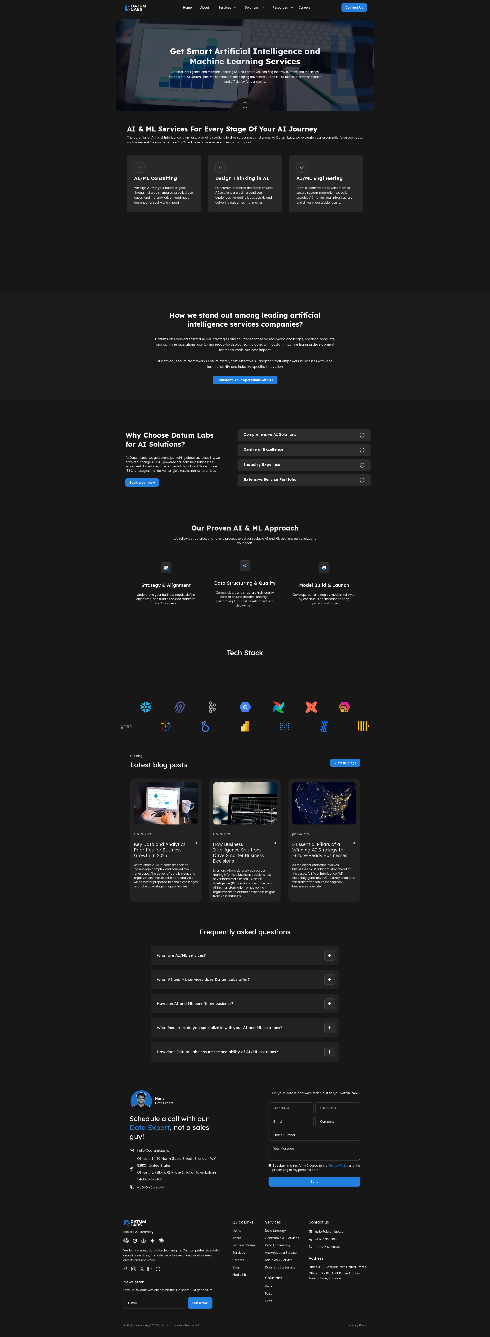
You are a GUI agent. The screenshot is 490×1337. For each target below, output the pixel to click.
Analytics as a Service (281, 1253)
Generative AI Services (282, 1238)
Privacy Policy (338, 1165)
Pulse (269, 1293)
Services (224, 7)
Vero (268, 1286)
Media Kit (239, 1275)
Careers (304, 7)
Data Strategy (275, 1231)
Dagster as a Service (280, 1267)
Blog (235, 1267)
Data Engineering (277, 1245)
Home (187, 7)
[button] (187, 7)
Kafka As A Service (278, 1260)
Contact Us (354, 7)
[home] (142, 7)
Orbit (268, 1301)
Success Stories (243, 1245)
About (204, 7)
